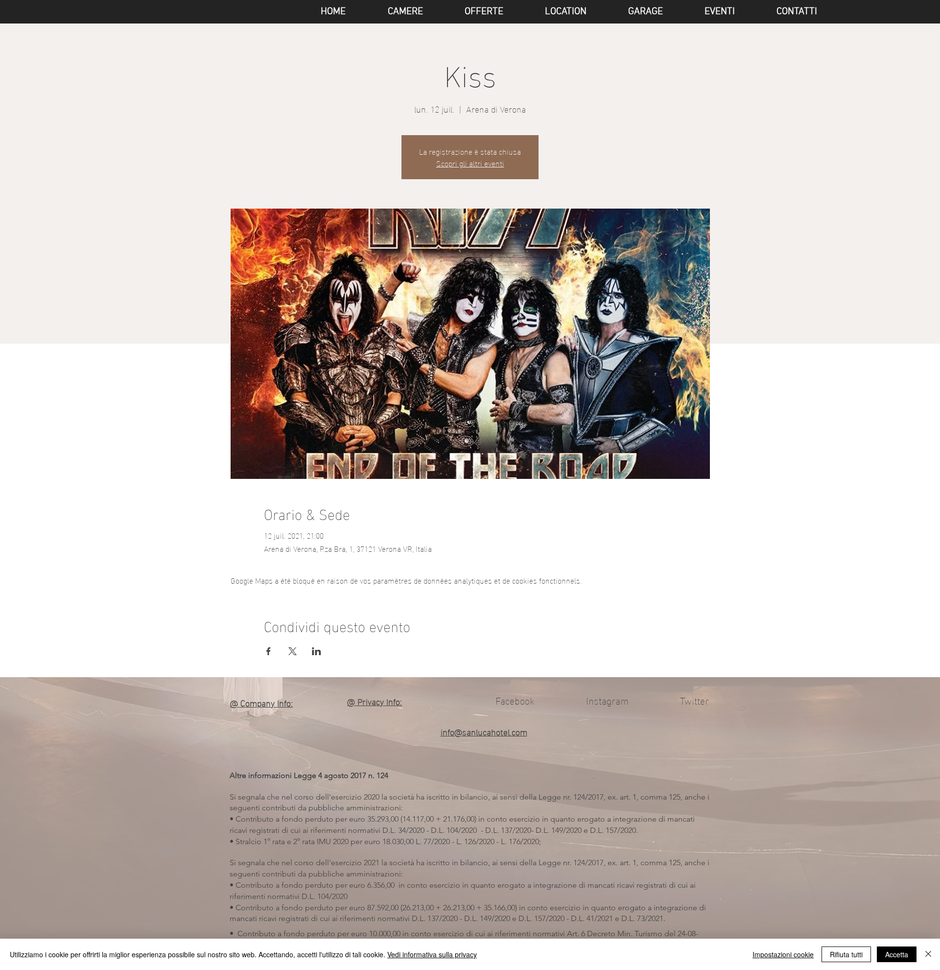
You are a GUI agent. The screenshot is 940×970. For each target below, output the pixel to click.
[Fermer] (928, 954)
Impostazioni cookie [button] (783, 954)
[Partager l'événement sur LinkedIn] (316, 651)
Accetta (896, 954)
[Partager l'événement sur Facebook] (268, 651)
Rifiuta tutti (846, 954)
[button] (706, 12)
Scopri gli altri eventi (470, 163)
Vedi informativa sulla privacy (432, 954)
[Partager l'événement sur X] (292, 651)
